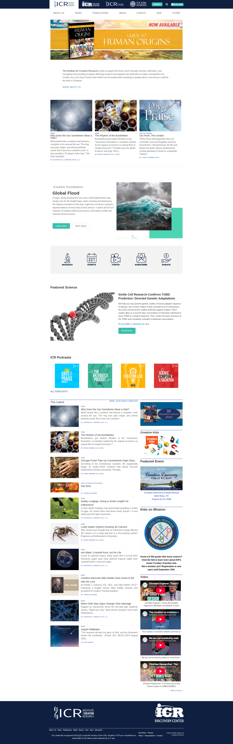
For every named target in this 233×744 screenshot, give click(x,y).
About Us (58, 13)
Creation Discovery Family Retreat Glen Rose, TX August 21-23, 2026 (161, 496)
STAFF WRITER (88, 642)
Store (176, 13)
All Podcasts (59, 391)
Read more (127, 330)
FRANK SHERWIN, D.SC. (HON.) (93, 448)
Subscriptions (150, 735)
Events (141, 13)
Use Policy (142, 732)
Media (122, 13)
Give (159, 13)
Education (98, 730)
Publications (100, 13)
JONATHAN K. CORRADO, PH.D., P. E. (95, 422)
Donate (157, 4)
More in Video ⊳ (177, 690)
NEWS (52, 133)
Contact (160, 735)
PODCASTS (133, 401)
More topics (81, 223)
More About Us (72, 87)
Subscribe (178, 4)
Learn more (61, 223)
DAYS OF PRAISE (145, 133)
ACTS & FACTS (121, 401)
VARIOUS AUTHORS (90, 493)
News (78, 13)
